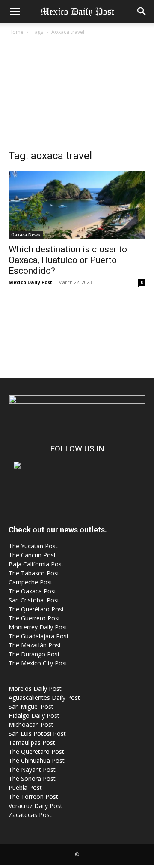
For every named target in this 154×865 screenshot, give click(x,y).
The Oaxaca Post (32, 591)
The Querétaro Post (36, 609)
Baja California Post (36, 564)
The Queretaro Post (36, 751)
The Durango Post (34, 654)
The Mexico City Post (38, 663)
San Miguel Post (31, 706)
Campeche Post (31, 582)
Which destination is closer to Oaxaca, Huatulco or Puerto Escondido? (68, 260)
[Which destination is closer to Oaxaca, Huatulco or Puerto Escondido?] (77, 205)
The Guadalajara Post (39, 636)
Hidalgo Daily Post (34, 715)
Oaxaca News (25, 235)
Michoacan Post (31, 724)
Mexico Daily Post (30, 282)
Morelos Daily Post (35, 688)
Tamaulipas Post (32, 742)
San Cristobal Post (34, 600)
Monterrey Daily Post (38, 627)
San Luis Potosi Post (37, 733)
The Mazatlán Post (35, 645)
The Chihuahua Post (37, 760)
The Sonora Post (32, 778)
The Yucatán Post (33, 546)
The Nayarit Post (32, 769)
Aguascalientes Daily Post (44, 697)
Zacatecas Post (30, 815)
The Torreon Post (33, 796)
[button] (14, 11)
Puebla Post (25, 787)
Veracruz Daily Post (35, 805)
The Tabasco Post (34, 573)
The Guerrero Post (34, 618)
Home (16, 32)
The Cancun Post (32, 555)
